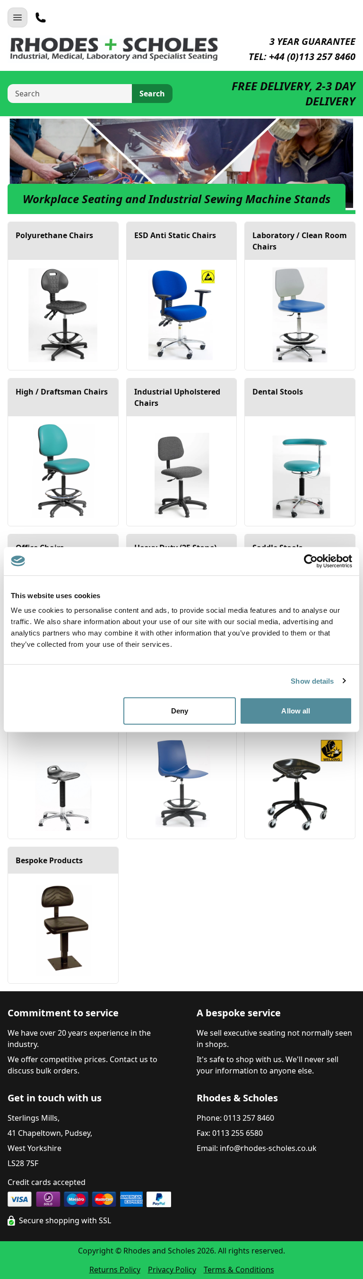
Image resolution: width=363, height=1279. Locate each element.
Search (152, 93)
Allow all (295, 711)
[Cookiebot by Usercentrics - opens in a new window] (310, 561)
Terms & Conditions (239, 1269)
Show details (312, 681)
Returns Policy (114, 1269)
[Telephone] (40, 17)
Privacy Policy (172, 1269)
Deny (179, 711)
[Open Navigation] (17, 17)
